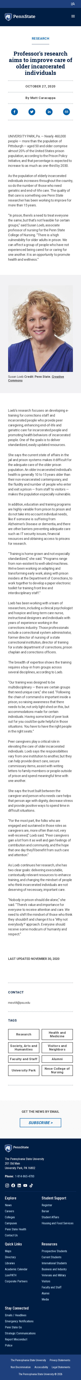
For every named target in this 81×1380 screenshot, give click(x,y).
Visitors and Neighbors (57, 1047)
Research (40, 38)
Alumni (57, 1059)
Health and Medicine (57, 1034)
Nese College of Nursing (57, 1070)
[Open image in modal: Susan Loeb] (40, 328)
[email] (66, 112)
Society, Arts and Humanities (23, 1047)
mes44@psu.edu (19, 1003)
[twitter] (31, 112)
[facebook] (14, 112)
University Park (24, 1070)
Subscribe (38, 1122)
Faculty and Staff (23, 1059)
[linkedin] (49, 112)
